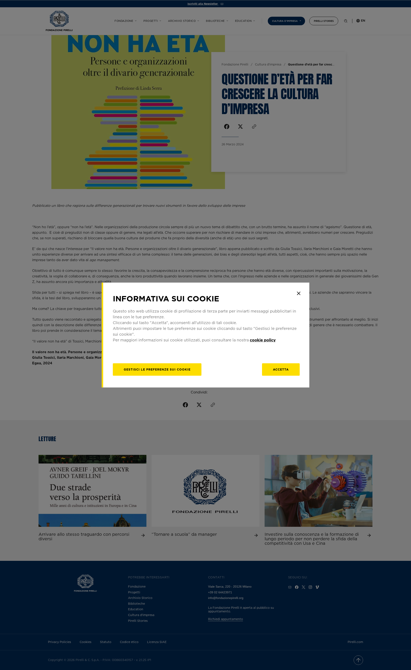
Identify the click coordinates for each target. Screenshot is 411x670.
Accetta (281, 369)
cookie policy (263, 340)
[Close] (298, 293)
